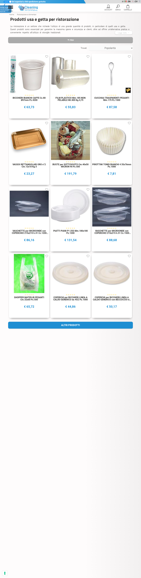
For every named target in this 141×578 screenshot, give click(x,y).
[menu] (10, 8)
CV (136, 1)
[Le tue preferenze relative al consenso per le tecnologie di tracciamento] (4, 573)
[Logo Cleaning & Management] (25, 10)
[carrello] (128, 8)
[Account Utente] (108, 8)
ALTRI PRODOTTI (70, 325)
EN (129, 1)
